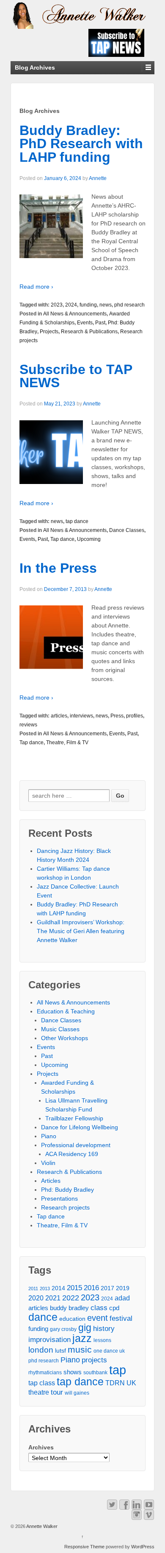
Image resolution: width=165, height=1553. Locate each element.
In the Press (58, 568)
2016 (91, 1287)
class (99, 1308)
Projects (49, 332)
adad (122, 1298)
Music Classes (60, 1029)
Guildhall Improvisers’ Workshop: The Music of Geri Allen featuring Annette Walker (80, 931)
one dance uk (109, 1351)
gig (84, 1327)
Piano (48, 1136)
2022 (70, 1298)
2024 (71, 305)
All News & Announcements (75, 314)
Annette (98, 178)
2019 (122, 1288)
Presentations (59, 1198)
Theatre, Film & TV (67, 743)
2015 (74, 1288)
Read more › (36, 286)
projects (94, 1360)
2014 (58, 1288)
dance (43, 1317)
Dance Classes (126, 530)
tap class (41, 1383)
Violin (48, 1162)
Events (85, 323)
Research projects (65, 1207)
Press (117, 716)
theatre (38, 1392)
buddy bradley (69, 1308)
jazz (82, 1338)
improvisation (49, 1339)
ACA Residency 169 (71, 1154)
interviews (81, 716)
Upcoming (89, 539)
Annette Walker (41, 1526)
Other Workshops (64, 1038)
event (97, 1318)
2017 (107, 1288)
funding (88, 305)
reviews (28, 725)
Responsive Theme (84, 1546)
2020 (36, 1298)
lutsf (60, 1351)
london (40, 1349)
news (105, 305)
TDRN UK (120, 1383)
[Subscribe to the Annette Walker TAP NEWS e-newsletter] (116, 42)
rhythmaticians (45, 1373)
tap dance (77, 521)
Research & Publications (89, 332)
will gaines (77, 1393)
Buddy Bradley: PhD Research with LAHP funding (81, 144)
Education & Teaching (66, 1011)
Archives (41, 1447)
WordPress (142, 1546)
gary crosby (63, 1329)
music (80, 1349)
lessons (102, 1340)
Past (100, 323)
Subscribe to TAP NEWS (75, 376)
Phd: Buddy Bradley (67, 1189)
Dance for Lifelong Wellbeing (79, 1127)
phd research (129, 305)
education (72, 1319)
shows (72, 1372)
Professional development (75, 1145)
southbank (95, 1373)
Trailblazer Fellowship (74, 1118)
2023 (57, 305)
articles (59, 716)
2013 (45, 1288)
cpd (114, 1308)
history (104, 1328)
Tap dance (62, 539)
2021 (52, 1298)
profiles (134, 716)
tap (117, 1369)
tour (57, 1392)
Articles (50, 1180)
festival (121, 1318)
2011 (33, 1288)
